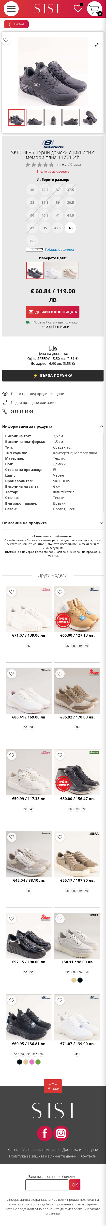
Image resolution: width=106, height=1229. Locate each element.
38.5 (45, 202)
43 (71, 228)
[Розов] (31, 1062)
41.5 (70, 215)
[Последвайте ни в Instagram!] (61, 1133)
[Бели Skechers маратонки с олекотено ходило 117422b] (77, 1017)
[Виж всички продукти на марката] (53, 144)
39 (58, 202)
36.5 (45, 189)
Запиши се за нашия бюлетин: (52, 1176)
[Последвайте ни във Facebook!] (45, 1133)
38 (32, 202)
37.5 (70, 189)
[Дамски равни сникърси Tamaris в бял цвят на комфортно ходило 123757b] (29, 691)
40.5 (45, 215)
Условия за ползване (40, 1149)
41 (58, 215)
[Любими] (6, 40)
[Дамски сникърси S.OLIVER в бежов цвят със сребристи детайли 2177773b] (29, 772)
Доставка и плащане (80, 1149)
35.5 (32, 240)
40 (32, 215)
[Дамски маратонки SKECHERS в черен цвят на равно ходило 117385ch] (19, 1062)
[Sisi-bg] (46, 8)
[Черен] (80, 980)
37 (58, 189)
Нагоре (53, 1088)
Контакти (88, 1156)
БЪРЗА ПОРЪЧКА (53, 375)
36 (32, 189)
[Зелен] (38, 1062)
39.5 (70, 202)
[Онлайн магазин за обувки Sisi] (53, 1110)
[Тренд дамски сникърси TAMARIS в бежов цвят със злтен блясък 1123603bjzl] (29, 854)
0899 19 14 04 (22, 411)
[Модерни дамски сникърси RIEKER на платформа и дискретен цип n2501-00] (29, 936)
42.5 (57, 228)
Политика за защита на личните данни (42, 1156)
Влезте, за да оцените (53, 171)
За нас (13, 1149)
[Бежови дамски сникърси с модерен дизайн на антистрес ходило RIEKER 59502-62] (77, 691)
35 (45, 228)
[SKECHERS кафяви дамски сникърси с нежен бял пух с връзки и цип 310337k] (77, 609)
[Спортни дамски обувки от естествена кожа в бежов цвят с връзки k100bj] (73, 980)
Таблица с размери (59, 249)
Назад (18, 24)
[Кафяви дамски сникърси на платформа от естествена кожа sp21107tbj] (77, 854)
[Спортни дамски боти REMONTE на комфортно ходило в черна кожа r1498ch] (77, 772)
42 (32, 228)
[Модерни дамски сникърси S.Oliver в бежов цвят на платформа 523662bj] (29, 609)
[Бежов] (25, 1062)
